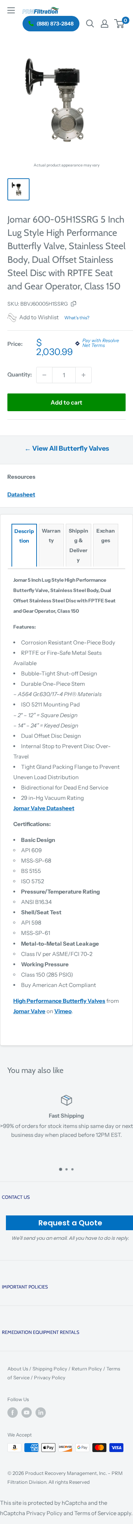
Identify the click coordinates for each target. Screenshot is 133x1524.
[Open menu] (11, 10)
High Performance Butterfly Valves (59, 1000)
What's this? (76, 317)
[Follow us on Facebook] (12, 1412)
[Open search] (90, 24)
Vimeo (63, 1011)
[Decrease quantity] (44, 375)
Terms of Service (95, 1513)
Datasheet (21, 494)
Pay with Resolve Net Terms (100, 343)
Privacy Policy (49, 1377)
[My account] (104, 24)
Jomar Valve (29, 1011)
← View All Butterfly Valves (66, 448)
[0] (119, 23)
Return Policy (87, 1369)
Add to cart (66, 402)
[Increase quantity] (83, 375)
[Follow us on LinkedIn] (40, 1412)
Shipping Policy (50, 1369)
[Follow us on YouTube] (26, 1412)
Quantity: (19, 374)
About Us (17, 1369)
